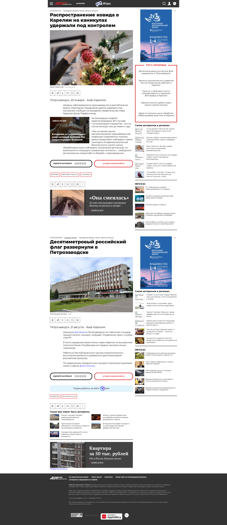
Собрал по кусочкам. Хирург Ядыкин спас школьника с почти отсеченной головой (161, 297)
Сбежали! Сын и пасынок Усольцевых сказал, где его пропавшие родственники (161, 157)
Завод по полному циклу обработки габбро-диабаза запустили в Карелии (156, 114)
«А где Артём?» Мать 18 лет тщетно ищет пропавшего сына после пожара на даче (160, 131)
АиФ (70, 314)
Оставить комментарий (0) (113, 163)
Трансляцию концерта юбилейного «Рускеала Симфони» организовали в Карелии (75, 426)
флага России (87, 366)
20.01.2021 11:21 (55, 11)
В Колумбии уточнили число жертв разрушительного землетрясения (160, 223)
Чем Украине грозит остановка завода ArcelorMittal (158, 371)
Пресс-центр (96, 477)
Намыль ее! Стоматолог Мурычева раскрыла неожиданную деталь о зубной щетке (160, 323)
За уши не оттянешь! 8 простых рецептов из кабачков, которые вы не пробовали (161, 340)
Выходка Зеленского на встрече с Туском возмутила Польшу (159, 380)
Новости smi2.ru (58, 216)
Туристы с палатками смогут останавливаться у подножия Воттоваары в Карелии (156, 93)
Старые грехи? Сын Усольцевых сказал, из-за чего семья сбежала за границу (161, 166)
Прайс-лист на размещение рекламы (131, 477)
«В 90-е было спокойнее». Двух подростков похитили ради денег (160, 304)
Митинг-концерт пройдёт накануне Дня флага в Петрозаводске (71, 417)
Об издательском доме (78, 477)
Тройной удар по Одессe (156, 205)
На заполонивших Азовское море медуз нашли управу (159, 197)
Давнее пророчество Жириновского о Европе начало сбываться (161, 389)
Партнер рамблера (91, 515)
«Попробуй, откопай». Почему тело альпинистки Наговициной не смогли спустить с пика (160, 174)
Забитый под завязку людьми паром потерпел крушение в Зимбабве (160, 214)
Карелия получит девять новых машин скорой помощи (156, 104)
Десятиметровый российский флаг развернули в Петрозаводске (156, 72)
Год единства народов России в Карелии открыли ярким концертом (74, 434)
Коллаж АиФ (70, 87)
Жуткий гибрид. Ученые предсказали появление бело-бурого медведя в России (161, 140)
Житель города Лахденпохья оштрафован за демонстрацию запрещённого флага (115, 417)
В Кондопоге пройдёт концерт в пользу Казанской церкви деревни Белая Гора (116, 426)
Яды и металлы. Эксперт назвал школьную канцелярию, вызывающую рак (159, 148)
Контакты (109, 477)
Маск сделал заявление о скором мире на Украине (159, 363)
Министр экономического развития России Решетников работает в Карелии (156, 83)
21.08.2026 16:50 (56, 238)
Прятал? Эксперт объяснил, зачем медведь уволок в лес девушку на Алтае (160, 314)
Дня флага (80, 332)
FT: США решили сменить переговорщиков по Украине (158, 188)
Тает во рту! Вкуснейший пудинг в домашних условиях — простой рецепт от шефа (160, 331)
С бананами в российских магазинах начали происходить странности (161, 354)
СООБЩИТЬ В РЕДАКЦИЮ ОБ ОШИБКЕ (83, 480)
